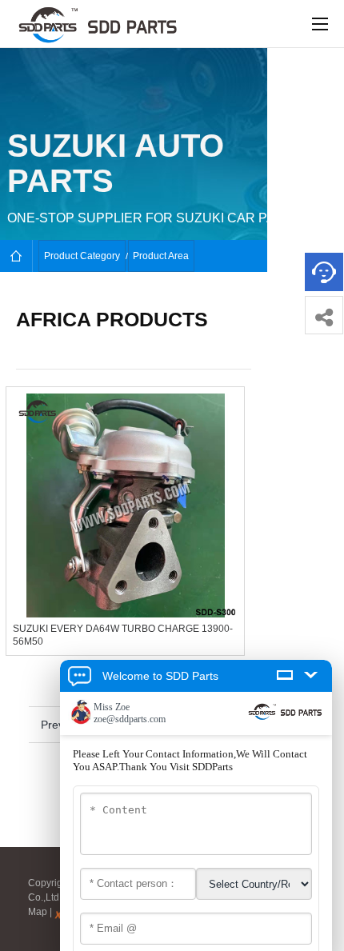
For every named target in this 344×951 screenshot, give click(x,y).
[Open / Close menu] (320, 24)
